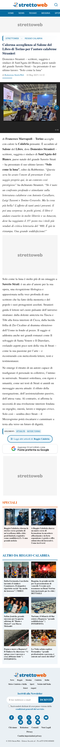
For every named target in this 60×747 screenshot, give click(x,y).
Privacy (30, 731)
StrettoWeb (12, 38)
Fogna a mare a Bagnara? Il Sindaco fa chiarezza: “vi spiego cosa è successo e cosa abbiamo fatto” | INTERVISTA (16, 653)
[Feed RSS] (29, 722)
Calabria (38, 680)
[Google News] (20, 722)
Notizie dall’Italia (44, 684)
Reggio (33, 13)
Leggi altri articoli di (31, 438)
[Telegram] (37, 717)
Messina (45, 13)
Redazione (24, 727)
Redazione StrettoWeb (14, 74)
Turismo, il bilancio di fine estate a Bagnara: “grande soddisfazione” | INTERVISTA (43, 620)
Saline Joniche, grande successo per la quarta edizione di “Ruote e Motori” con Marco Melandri (14, 621)
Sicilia (47, 680)
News (21, 13)
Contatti (35, 727)
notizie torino (33, 431)
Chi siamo (13, 727)
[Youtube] (46, 717)
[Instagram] (20, 717)
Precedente (3, 108)
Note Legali (46, 727)
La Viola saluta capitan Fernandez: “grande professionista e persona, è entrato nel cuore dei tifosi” (43, 652)
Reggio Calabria (33, 38)
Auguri (33, 688)
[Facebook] (11, 717)
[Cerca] (56, 5)
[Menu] (4, 5)
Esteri (25, 688)
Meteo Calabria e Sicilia (17, 684)
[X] (28, 717)
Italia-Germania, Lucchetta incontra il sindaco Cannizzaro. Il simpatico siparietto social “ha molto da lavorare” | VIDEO (16, 585)
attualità (20, 431)
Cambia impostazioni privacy (30, 735)
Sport (32, 684)
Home (11, 13)
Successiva (57, 108)
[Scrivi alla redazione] (38, 722)
